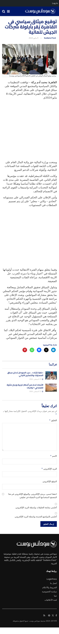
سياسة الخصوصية (49, 591)
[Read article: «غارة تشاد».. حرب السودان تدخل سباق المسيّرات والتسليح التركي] (51, 375)
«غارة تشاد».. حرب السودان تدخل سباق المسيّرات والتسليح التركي (25, 374)
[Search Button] (3, 11)
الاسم (53, 456)
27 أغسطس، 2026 (35, 379)
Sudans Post (50, 38)
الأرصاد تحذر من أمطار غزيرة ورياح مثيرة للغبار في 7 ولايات (25, 386)
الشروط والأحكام (49, 587)
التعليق (53, 420)
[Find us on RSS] (44, 615)
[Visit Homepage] (39, 11)
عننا (55, 595)
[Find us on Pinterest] (49, 615)
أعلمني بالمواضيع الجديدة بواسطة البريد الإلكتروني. (35, 516)
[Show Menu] (8, 11)
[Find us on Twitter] (53, 615)
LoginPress (52, 579)
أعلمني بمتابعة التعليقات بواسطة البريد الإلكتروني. (36, 507)
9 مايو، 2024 (33, 38)
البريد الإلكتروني (49, 468)
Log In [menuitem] (55, 3)
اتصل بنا (53, 583)
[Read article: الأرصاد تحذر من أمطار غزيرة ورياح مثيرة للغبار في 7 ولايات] (51, 388)
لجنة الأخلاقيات (51, 600)
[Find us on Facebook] (56, 615)
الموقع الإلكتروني (50, 481)
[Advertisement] (29, 131)
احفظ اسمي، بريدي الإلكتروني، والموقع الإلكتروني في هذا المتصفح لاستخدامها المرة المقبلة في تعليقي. (32, 495)
